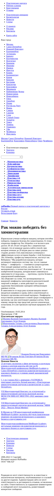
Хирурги (10, 150)
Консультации (12, 8)
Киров (9, 77)
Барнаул (9, 56)
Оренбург (10, 101)
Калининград (12, 75)
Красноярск (11, 87)
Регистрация (6, 213)
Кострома (10, 82)
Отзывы (10, 10)
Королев (10, 80)
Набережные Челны (15, 91)
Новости (10, 19)
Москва (9, 44)
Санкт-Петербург (14, 47)
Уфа (8, 129)
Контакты (10, 31)
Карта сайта (11, 35)
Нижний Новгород (14, 49)
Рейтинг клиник (13, 5)
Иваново (10, 65)
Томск (9, 122)
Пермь (9, 103)
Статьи (9, 22)
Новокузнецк (12, 94)
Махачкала (11, 89)
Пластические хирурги (16, 3)
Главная (4, 221)
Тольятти (10, 120)
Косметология (12, 17)
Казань (9, 73)
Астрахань (11, 54)
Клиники (10, 152)
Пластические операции (17, 15)
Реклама (10, 29)
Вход (15, 213)
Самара (9, 110)
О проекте (10, 26)
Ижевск (9, 68)
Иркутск (10, 70)
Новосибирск (12, 96)
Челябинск (11, 132)
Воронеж (10, 63)
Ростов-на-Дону (13, 106)
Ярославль (11, 134)
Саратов (10, 113)
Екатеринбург (12, 51)
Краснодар (11, 84)
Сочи (8, 115)
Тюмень (9, 124)
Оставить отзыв (8, 211)
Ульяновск (11, 127)
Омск (8, 98)
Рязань (9, 108)
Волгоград (11, 61)
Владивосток (12, 58)
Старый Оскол (12, 117)
